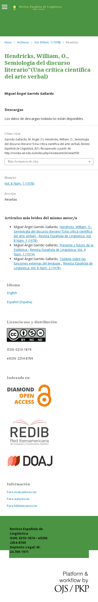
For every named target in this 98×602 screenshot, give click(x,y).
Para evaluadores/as (21, 492)
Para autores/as (18, 499)
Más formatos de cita (23, 161)
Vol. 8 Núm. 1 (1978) (47, 42)
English (12, 293)
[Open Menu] (4, 6)
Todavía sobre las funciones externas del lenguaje (50, 261)
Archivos (23, 42)
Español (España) (19, 302)
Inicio (8, 42)
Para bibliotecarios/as (22, 506)
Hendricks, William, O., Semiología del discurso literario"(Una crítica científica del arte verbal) (53, 231)
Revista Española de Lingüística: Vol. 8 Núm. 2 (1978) (53, 265)
